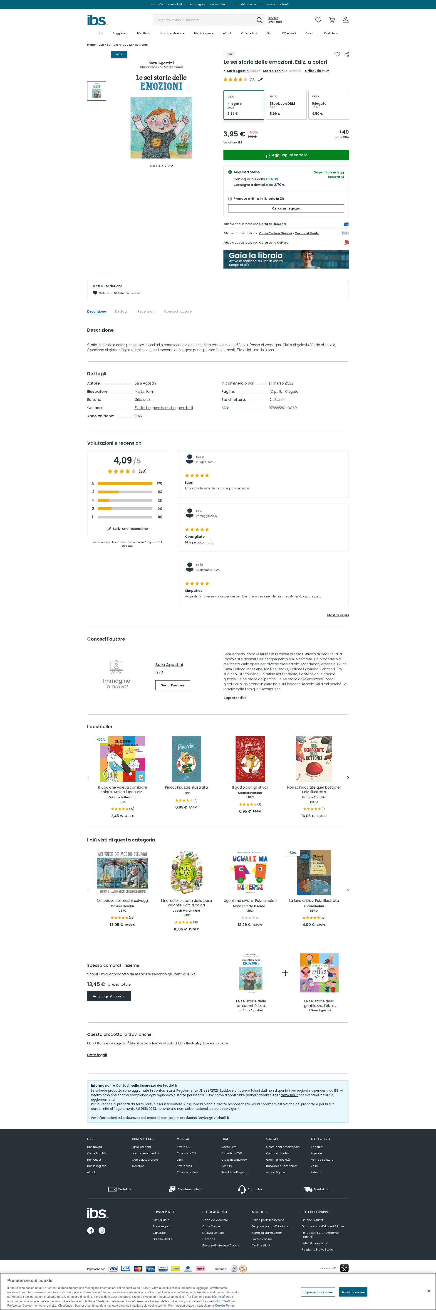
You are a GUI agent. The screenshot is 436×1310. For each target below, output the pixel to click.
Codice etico (261, 1245)
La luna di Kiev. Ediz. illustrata (314, 900)
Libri (90, 1043)
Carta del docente (244, 4)
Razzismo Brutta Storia (317, 1249)
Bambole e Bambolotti (281, 1166)
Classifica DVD (231, 1153)
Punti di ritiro (176, 4)
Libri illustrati (188, 1043)
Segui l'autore (172, 685)
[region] (218, 1291)
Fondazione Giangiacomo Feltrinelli (320, 1235)
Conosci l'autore (178, 311)
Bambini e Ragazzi (234, 1172)
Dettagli (121, 311)
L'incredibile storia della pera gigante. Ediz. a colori (186, 903)
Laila (199, 564)
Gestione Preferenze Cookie (220, 1245)
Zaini (314, 1166)
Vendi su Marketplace (267, 1233)
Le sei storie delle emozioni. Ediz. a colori (251, 1003)
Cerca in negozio (286, 208)
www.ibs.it (289, 1095)
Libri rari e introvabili (145, 1153)
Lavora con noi (262, 1239)
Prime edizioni (141, 1147)
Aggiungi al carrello (289, 155)
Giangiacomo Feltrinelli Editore (323, 1226)
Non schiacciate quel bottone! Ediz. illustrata (314, 789)
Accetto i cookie (353, 1292)
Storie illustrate (215, 1043)
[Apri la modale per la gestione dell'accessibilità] (344, 1268)
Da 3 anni (276, 399)
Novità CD (183, 1147)
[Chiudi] (429, 1291)
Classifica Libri (97, 1153)
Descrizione (96, 311)
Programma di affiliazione (270, 1226)
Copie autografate (145, 1160)
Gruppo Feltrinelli (313, 1220)
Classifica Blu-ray (234, 1160)
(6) (160, 492)
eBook (91, 1172)
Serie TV (226, 1166)
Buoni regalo (197, 4)
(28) (143, 471)
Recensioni (146, 311)
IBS (240, 142)
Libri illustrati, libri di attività (152, 1043)
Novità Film (229, 1147)
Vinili (180, 1160)
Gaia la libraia (163, 1239)
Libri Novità (94, 1147)
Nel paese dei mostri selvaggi (123, 900)
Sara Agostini (238, 71)
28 (252, 79)
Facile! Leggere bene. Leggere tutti (163, 408)
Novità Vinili (185, 1166)
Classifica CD (186, 1153)
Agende (316, 1153)
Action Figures (276, 1172)
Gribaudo (313, 71)
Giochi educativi (277, 1153)
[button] (259, 20)
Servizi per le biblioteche (268, 1220)
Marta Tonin (273, 71)
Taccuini (317, 1147)
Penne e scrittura (322, 1160)
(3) (160, 500)
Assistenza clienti (277, 4)
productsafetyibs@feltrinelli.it (204, 1117)
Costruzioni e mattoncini (283, 1147)
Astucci (316, 1172)
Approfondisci (235, 698)
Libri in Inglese (96, 1166)
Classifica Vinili (187, 1172)
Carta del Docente (273, 224)
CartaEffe (157, 4)
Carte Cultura (219, 4)
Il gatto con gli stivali (250, 787)
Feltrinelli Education (315, 1243)
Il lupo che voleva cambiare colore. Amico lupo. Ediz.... (122, 789)
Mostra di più (338, 615)
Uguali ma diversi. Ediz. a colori (250, 900)
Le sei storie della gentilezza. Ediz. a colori (319, 1003)
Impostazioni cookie (318, 1292)
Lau (199, 510)
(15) (159, 483)
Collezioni (138, 1166)
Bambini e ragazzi (111, 1043)
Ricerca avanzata (275, 20)
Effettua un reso (213, 1233)
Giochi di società (278, 1160)
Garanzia (209, 1239)
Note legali (97, 1055)
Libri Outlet (94, 1160)
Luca (200, 456)
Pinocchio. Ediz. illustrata (186, 787)
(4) (160, 509)
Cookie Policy (225, 1305)
